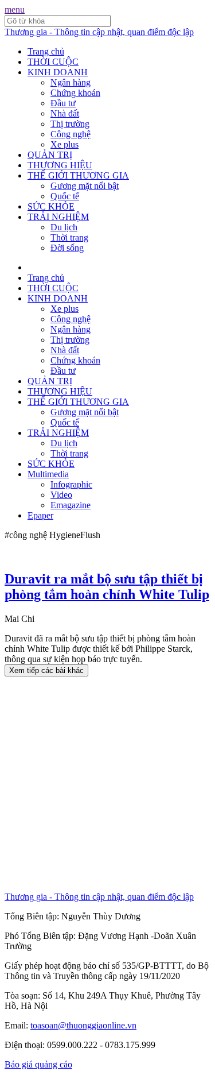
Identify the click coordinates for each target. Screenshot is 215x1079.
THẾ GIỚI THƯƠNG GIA (78, 175)
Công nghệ (70, 134)
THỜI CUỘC (53, 62)
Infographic (71, 484)
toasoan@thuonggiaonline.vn (83, 1025)
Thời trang (69, 237)
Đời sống (67, 248)
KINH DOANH (58, 72)
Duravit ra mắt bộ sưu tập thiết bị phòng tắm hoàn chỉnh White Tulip (107, 586)
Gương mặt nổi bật (84, 186)
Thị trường (69, 124)
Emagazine (70, 505)
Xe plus (64, 144)
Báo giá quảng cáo (38, 1064)
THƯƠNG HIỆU (60, 165)
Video (61, 495)
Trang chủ (46, 51)
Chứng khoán (75, 93)
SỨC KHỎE (51, 206)
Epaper (40, 515)
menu (15, 9)
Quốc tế (64, 196)
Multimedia (48, 474)
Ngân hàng (70, 82)
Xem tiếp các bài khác (46, 670)
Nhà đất (64, 113)
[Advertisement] (107, 784)
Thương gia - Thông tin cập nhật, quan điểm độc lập (99, 32)
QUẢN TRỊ (50, 155)
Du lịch (63, 227)
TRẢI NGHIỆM (58, 217)
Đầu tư (63, 103)
